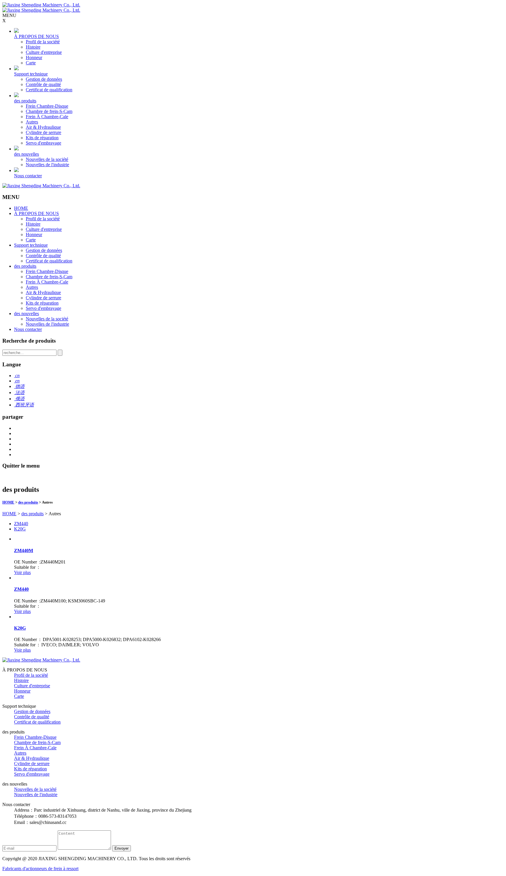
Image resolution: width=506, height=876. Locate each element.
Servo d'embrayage (43, 142)
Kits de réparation (42, 137)
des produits (25, 100)
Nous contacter (28, 175)
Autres (32, 121)
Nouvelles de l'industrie (47, 164)
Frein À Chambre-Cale (47, 116)
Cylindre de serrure (43, 132)
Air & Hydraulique (43, 127)
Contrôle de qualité (43, 84)
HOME (21, 208)
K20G (20, 528)
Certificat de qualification (49, 89)
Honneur (34, 57)
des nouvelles (26, 154)
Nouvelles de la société (47, 159)
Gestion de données (44, 79)
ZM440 (21, 523)
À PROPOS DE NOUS (36, 36)
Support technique (31, 73)
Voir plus (22, 572)
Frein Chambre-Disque (47, 106)
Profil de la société (43, 41)
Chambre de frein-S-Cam (49, 111)
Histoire (33, 46)
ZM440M (23, 550)
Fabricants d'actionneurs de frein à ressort (40, 868)
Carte (31, 62)
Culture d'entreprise (44, 52)
